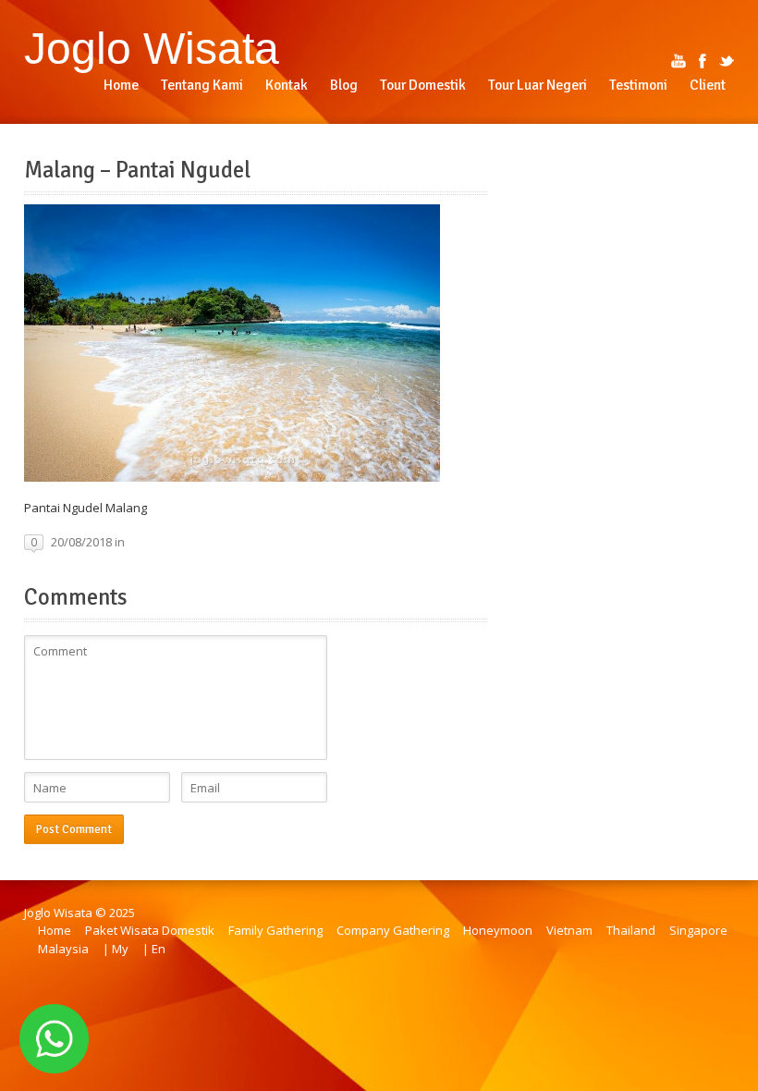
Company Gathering (392, 930)
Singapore (698, 930)
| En (153, 948)
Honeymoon (497, 930)
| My (115, 948)
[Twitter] (726, 61)
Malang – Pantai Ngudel (137, 170)
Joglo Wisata (151, 48)
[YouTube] (678, 61)
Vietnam (569, 930)
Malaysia (63, 948)
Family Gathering (275, 930)
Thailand (630, 930)
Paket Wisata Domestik (149, 930)
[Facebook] (702, 61)
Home (54, 930)
